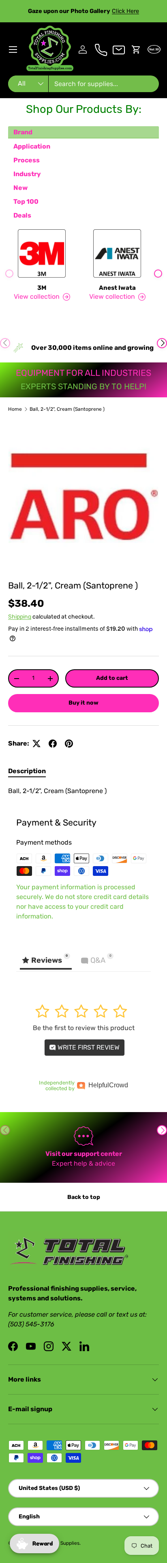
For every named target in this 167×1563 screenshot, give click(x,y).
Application (31, 146)
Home (15, 409)
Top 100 (26, 201)
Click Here (125, 11)
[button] (136, 49)
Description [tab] (27, 771)
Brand (22, 132)
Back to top (83, 1197)
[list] (83, 496)
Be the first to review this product (84, 1028)
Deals (22, 215)
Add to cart (112, 678)
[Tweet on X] (36, 743)
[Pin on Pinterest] (69, 743)
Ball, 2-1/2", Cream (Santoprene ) (67, 409)
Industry (27, 174)
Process (26, 160)
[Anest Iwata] (117, 253)
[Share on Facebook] (53, 743)
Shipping (19, 616)
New (20, 188)
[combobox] (83, 83)
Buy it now (83, 702)
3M (41, 287)
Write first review (88, 1047)
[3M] (41, 253)
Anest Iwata (117, 287)
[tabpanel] (83, 791)
